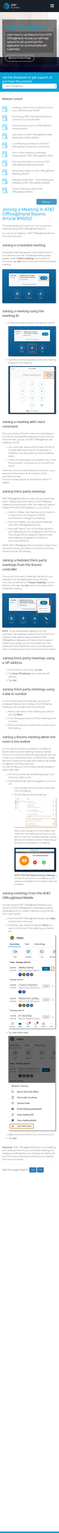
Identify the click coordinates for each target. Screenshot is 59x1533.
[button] (46, 202)
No (40, 1170)
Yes (32, 1170)
